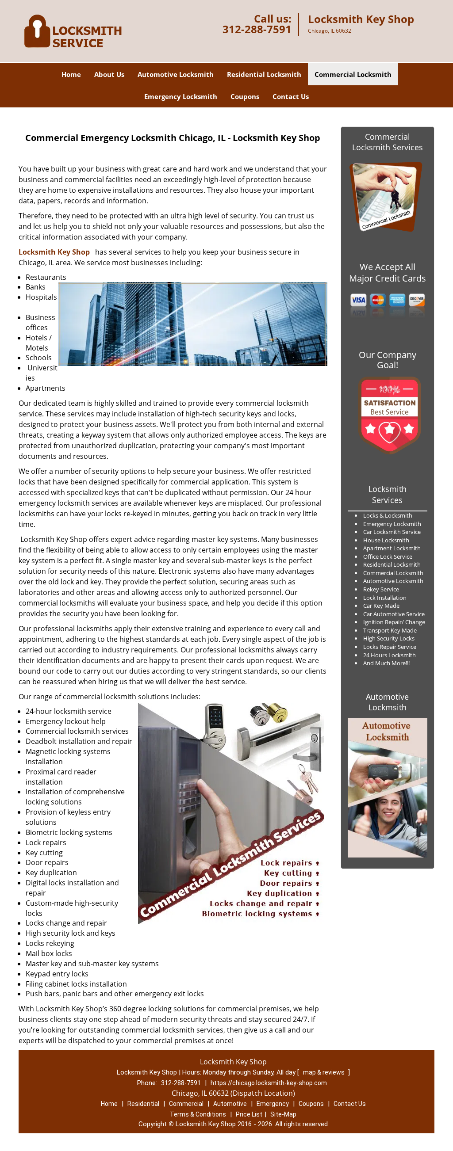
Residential (143, 1103)
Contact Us (291, 96)
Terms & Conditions (198, 1114)
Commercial (186, 1103)
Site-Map (283, 1114)
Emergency (273, 1103)
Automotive (230, 1103)
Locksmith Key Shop (54, 252)
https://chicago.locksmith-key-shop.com (269, 1082)
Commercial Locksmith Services (387, 141)
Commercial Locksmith (353, 74)
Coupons (244, 96)
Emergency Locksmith (180, 96)
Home (71, 74)
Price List (249, 1114)
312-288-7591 (257, 29)
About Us (109, 74)
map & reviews (324, 1072)
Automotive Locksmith (176, 74)
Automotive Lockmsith (387, 702)
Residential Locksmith (264, 74)
